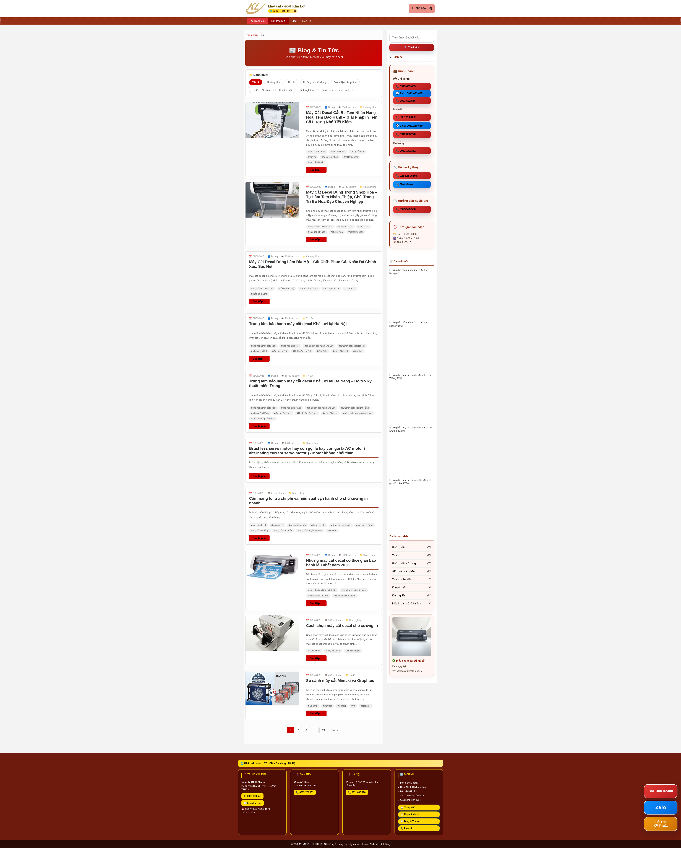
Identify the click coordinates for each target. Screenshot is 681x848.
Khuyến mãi (285, 90)
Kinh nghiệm (307, 90)
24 (323, 730)
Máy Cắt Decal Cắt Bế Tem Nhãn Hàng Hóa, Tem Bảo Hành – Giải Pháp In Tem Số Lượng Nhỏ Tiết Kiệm (341, 117)
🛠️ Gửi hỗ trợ (404, 184)
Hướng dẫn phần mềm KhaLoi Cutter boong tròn (408, 272)
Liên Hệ (306, 20)
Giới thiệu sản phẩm (345, 82)
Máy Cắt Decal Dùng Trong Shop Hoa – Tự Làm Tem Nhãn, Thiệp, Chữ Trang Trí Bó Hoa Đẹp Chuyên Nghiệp (341, 197)
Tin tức (291, 82)
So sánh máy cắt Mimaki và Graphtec (340, 680)
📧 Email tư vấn (252, 803)
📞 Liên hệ (406, 828)
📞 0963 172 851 (406, 150)
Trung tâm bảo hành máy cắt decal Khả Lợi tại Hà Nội (298, 324)
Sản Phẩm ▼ (278, 20)
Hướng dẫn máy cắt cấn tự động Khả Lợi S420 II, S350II (410, 429)
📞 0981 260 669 (406, 117)
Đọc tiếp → (316, 169)
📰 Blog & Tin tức (410, 821)
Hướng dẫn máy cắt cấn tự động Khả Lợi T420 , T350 (410, 377)
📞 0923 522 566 (406, 100)
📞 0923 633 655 (406, 86)
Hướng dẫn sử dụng (314, 82)
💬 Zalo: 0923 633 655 (409, 93)
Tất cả (255, 82)
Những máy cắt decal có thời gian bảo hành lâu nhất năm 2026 (341, 562)
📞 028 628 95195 (406, 175)
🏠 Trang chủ (408, 807)
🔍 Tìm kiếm (411, 47)
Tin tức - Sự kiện (261, 90)
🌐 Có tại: (282, 11)
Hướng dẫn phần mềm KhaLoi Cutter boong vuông (408, 324)
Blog (294, 20)
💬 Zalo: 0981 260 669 (409, 125)
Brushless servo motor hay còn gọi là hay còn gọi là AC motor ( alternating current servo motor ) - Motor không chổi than (307, 450)
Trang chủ (251, 34)
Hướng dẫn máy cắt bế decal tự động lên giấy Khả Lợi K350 (410, 482)
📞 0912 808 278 (406, 134)
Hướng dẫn (273, 82)
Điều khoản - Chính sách (335, 90)
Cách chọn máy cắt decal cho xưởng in (342, 625)
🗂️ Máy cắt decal (410, 814)
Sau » (335, 730)
